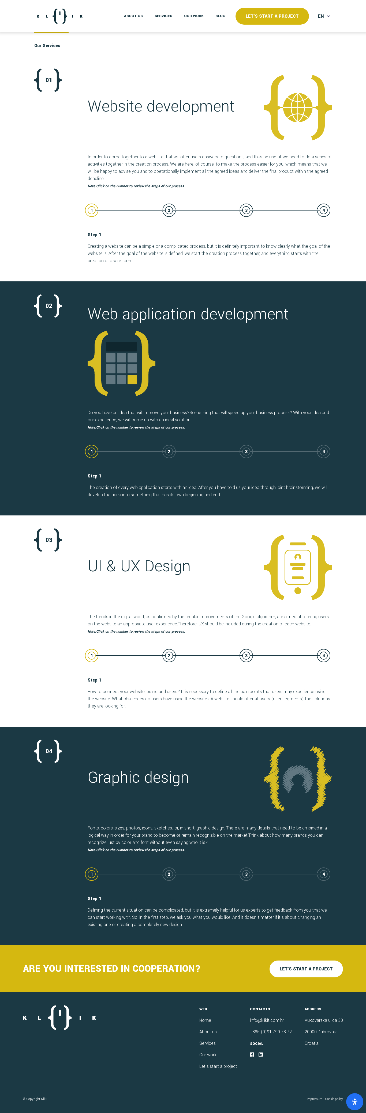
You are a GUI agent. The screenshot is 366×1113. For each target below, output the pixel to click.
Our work (194, 15)
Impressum (315, 1099)
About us (133, 15)
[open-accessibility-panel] (354, 1101)
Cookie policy (334, 1099)
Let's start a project (272, 16)
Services (163, 15)
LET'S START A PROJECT (306, 969)
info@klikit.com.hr (267, 1020)
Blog (220, 15)
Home (205, 1020)
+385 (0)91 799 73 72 (271, 1032)
